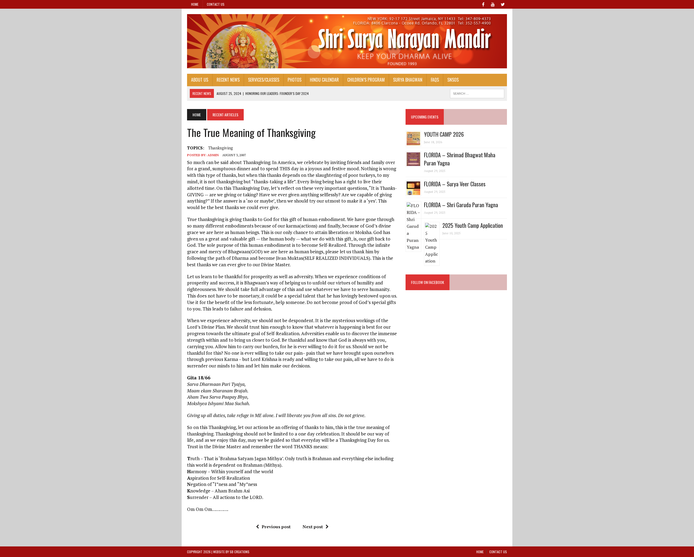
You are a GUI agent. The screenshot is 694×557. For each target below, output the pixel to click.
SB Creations (239, 551)
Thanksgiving (220, 148)
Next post (313, 527)
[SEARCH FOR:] (477, 92)
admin (213, 155)
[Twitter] (502, 4)
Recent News (228, 79)
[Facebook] (483, 4)
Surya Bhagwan (407, 79)
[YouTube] (493, 4)
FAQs (435, 79)
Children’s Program (366, 79)
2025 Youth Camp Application (472, 225)
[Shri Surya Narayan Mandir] (347, 41)
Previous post (276, 527)
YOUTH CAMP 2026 (444, 134)
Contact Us (215, 4)
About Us (199, 79)
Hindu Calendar (324, 79)
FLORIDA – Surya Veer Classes (455, 184)
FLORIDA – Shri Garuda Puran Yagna (461, 205)
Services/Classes (263, 79)
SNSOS (453, 79)
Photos (294, 79)
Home (194, 4)
